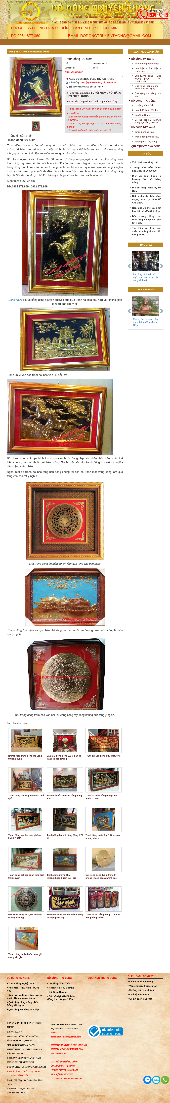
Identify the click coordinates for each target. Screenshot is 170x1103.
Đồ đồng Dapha (143, 115)
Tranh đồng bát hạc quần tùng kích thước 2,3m (26, 876)
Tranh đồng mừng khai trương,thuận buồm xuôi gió (61, 876)
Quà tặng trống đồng (146, 146)
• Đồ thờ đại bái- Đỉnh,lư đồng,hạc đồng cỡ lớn (61, 998)
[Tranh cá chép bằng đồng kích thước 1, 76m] (104, 779)
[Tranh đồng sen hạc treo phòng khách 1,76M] (26, 819)
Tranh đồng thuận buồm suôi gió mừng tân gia (25, 956)
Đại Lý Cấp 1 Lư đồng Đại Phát (23, 1071)
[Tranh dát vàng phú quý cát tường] (104, 740)
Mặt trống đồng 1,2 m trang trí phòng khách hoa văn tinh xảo (101, 876)
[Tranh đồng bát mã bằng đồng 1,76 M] (65, 819)
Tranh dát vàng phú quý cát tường (103, 756)
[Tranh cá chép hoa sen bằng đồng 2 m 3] (65, 779)
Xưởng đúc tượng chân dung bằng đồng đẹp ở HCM (145, 322)
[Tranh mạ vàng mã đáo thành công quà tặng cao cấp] (65, 899)
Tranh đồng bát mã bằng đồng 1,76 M (65, 836)
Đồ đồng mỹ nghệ (142, 59)
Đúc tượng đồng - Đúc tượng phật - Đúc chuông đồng (148, 78)
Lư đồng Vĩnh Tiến (144, 105)
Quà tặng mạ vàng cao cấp (148, 94)
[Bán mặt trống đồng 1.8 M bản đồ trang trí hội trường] (65, 740)
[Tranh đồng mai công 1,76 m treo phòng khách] (104, 819)
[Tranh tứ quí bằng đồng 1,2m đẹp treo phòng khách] (104, 899)
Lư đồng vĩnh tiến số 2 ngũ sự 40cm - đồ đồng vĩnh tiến (145, 277)
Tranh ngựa (15, 299)
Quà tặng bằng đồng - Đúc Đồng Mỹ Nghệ (148, 87)
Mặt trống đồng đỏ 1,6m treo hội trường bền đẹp (25, 916)
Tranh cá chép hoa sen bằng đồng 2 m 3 (64, 797)
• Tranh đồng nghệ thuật (21, 983)
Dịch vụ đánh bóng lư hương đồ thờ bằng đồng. (146, 179)
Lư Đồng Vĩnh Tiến (17, 1076)
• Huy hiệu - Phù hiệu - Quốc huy (23, 989)
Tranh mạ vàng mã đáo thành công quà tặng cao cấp (65, 916)
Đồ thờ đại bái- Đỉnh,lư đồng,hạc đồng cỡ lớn (148, 121)
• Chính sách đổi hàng (140, 981)
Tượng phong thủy (144, 132)
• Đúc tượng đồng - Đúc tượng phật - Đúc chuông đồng (24, 996)
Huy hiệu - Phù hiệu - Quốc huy (148, 69)
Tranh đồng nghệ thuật (36, 51)
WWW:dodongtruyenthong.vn (69, 1045)
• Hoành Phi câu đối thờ (60, 987)
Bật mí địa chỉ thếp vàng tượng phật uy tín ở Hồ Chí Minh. (146, 199)
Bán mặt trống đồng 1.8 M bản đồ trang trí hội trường (64, 757)
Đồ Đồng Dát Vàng (143, 127)
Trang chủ (14, 51)
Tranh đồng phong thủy (147, 136)
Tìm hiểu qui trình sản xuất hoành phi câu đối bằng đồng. (146, 231)
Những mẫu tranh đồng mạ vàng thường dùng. (25, 757)
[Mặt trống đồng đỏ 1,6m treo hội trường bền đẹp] (26, 899)
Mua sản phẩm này (74, 72)
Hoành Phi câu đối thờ (146, 110)
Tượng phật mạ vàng (146, 141)
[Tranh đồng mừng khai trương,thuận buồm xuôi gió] (65, 859)
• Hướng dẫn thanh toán (141, 990)
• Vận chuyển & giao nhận (142, 986)
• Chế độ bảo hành (138, 994)
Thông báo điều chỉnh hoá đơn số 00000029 (146, 169)
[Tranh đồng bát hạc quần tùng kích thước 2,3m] (26, 859)
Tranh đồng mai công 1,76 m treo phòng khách (102, 836)
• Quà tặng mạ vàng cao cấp (23, 1009)
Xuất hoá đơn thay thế (145, 162)
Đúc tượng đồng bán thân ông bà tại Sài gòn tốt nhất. (146, 219)
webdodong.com (59, 1053)
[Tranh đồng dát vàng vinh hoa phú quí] (26, 779)
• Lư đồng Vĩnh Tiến (58, 983)
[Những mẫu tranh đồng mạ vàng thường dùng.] (26, 740)
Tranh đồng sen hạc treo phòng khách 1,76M (24, 836)
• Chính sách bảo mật (140, 998)
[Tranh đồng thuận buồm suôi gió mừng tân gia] (26, 938)
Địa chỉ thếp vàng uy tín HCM (146, 189)
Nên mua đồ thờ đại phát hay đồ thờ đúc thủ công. (146, 209)
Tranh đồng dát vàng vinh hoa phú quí (26, 797)
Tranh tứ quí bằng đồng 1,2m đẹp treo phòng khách (102, 916)
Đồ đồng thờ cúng (143, 100)
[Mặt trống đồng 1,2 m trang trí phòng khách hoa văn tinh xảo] (104, 859)
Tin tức (146, 153)
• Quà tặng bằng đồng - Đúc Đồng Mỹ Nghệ (23, 1004)
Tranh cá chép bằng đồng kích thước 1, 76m (101, 797)
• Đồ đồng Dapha (57, 992)
